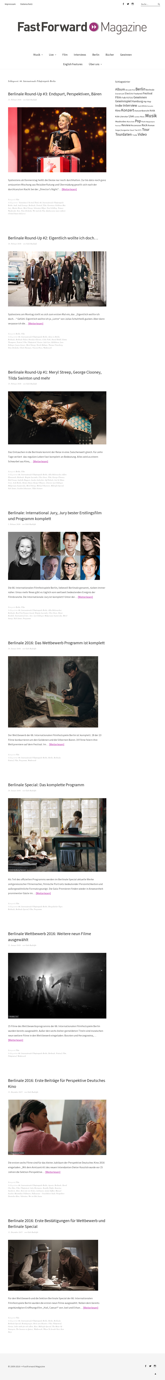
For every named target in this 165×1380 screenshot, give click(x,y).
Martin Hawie (17, 208)
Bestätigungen (27, 1323)
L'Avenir (49, 483)
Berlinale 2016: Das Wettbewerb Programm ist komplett (56, 642)
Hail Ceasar (12, 480)
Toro (18, 211)
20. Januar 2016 (14, 648)
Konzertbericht (142, 110)
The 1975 (137, 130)
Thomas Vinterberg (56, 345)
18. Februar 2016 (14, 243)
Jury (9, 208)
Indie (118, 105)
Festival (39, 205)
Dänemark (119, 93)
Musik (36, 54)
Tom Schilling (52, 208)
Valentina (24, 1196)
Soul (132, 130)
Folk (124, 97)
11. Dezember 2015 (15, 1232)
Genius (39, 342)
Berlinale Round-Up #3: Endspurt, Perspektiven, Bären (55, 93)
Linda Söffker (50, 1190)
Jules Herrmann (36, 1188)
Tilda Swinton (37, 488)
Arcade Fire (130, 89)
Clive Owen (43, 477)
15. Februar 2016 (14, 383)
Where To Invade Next (51, 1329)
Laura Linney (20, 345)
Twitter (128, 4)
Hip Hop (147, 101)
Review (126, 125)
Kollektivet (55, 342)
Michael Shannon (43, 485)
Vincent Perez (37, 347)
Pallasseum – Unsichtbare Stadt (43, 1193)
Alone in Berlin (54, 337)
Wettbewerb (47, 347)
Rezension (136, 125)
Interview (130, 105)
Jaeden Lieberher (37, 480)
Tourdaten (123, 134)
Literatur (124, 116)
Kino (18, 1190)
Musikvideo (120, 121)
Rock (144, 125)
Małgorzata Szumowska (16, 485)
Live (51, 54)
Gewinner (50, 205)
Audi (15, 205)
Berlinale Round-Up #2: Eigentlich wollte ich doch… (53, 238)
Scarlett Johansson (24, 488)
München (131, 121)
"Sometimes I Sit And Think (28, 202)
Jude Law (46, 342)
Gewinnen (126, 54)
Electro (129, 93)
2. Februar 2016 (14, 524)
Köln (117, 116)
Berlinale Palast (22, 339)
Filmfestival (32, 342)
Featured (137, 93)
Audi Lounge (23, 205)
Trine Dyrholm (26, 211)
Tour (146, 129)
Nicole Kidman (42, 345)
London (137, 117)
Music (142, 116)
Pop (138, 121)
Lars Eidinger (58, 483)
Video (142, 134)
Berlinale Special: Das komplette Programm (46, 784)
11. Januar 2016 (14, 945)
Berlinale (32, 205)
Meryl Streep (28, 208)
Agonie (51, 1185)
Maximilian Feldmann (23, 1193)
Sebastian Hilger (40, 208)
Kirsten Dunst (27, 483)
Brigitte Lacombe (31, 477)
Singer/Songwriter (122, 130)
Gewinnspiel (123, 101)
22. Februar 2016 (14, 99)
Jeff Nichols (49, 480)
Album (120, 89)
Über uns (94, 64)
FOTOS (129, 97)
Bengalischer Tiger (55, 906)
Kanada (150, 106)
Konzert (127, 110)
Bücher (110, 54)
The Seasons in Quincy (24, 1329)
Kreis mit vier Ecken (28, 1190)
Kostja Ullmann (39, 483)
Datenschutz (26, 4)
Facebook (123, 4)
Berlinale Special (22, 909)
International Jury (22, 615)
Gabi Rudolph (31, 99)
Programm (27, 618)
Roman (151, 125)
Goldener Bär (60, 205)
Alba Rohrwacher (54, 474)
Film (65, 54)
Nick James (12, 488)
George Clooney (58, 477)
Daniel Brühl (56, 339)
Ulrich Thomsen (25, 347)
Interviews (80, 54)
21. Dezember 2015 (15, 1092)
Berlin (95, 54)
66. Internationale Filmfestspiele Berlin (32, 337)
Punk (143, 121)
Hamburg (137, 101)
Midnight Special (57, 485)
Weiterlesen (69, 189)
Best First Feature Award (25, 613)
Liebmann (40, 1190)
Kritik (152, 110)
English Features (72, 64)
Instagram (132, 4)
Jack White (142, 106)
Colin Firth (46, 339)
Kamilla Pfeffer (48, 1188)
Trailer (134, 135)
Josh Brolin (17, 483)
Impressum (10, 4)
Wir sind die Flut (39, 211)
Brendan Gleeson (35, 339)
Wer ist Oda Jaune (35, 1196)
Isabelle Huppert (24, 480)
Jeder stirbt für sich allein (23, 1326)
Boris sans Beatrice (40, 1323)
